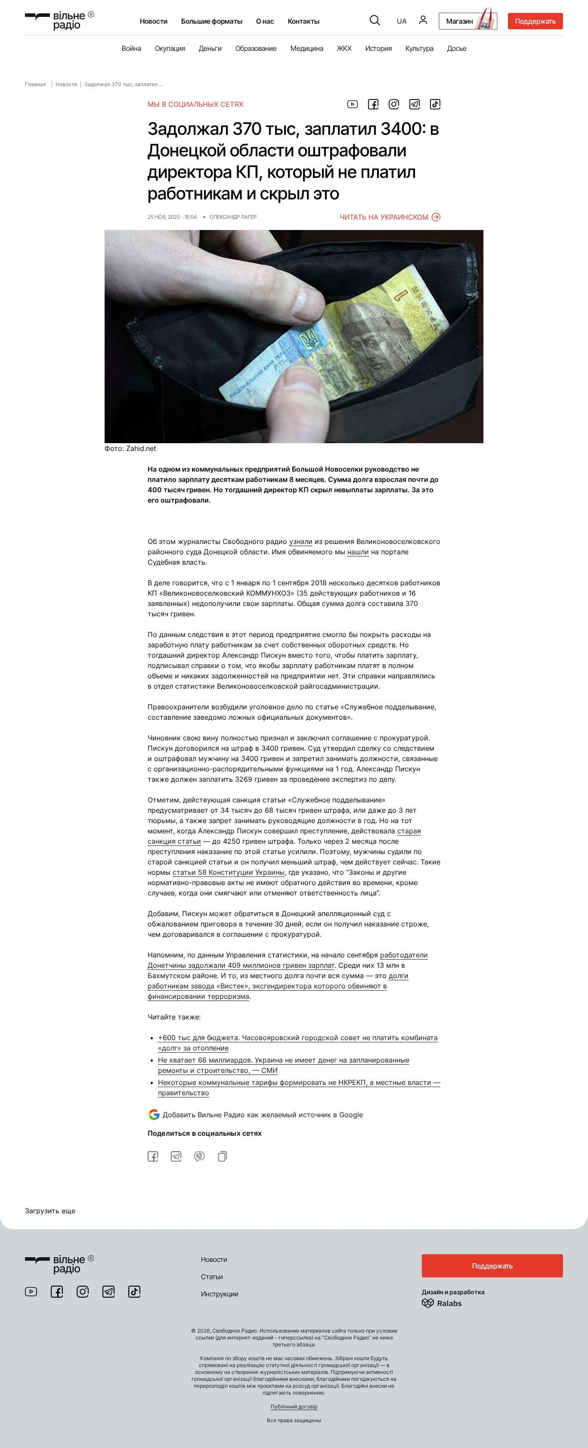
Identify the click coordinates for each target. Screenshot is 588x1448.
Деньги (210, 48)
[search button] (375, 21)
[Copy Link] (222, 1156)
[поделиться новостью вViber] (199, 1156)
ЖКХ (344, 48)
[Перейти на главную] (59, 20)
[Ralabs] (452, 1301)
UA (402, 21)
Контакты (303, 21)
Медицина (307, 48)
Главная (35, 84)
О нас (265, 21)
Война (131, 48)
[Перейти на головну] (59, 1259)
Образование (256, 48)
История (378, 48)
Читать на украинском (384, 217)
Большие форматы (211, 21)
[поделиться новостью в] (352, 104)
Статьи (212, 1276)
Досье (457, 48)
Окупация (170, 48)
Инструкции (219, 1294)
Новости (153, 21)
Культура (419, 48)
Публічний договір (294, 1406)
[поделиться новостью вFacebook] (153, 1156)
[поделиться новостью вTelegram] (176, 1156)
